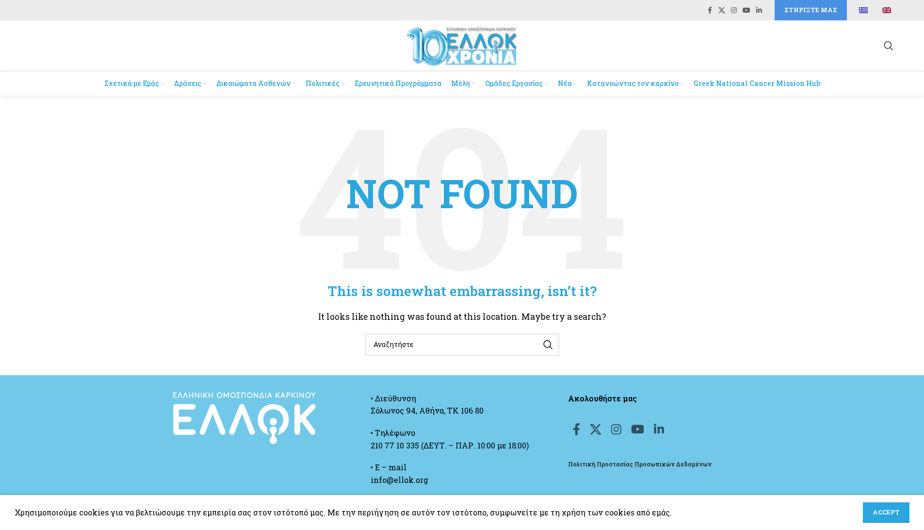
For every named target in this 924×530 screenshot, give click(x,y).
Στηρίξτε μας (810, 9)
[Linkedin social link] (759, 10)
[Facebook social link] (709, 10)
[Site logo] (462, 44)
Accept (886, 512)
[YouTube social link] (746, 10)
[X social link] (721, 10)
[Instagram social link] (734, 10)
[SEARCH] (548, 344)
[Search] (888, 45)
